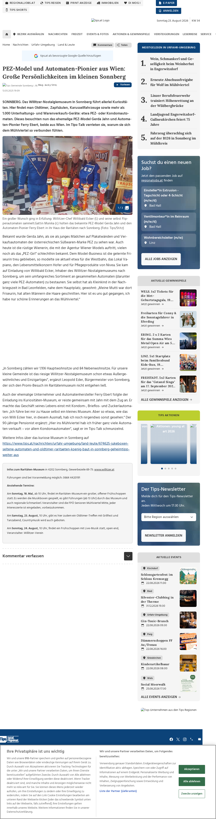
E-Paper (169, 3)
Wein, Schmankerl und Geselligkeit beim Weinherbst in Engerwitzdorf (172, 64)
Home (6, 44)
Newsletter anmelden (163, 535)
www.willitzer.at (104, 469)
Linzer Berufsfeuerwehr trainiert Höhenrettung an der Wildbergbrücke (172, 100)
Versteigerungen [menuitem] (166, 34)
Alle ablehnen (191, 781)
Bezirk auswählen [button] (30, 34)
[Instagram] (184, 739)
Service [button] (206, 34)
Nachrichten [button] (58, 34)
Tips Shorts (18, 10)
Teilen (124, 45)
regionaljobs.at (22, 3)
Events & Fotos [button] (98, 34)
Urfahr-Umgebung (43, 44)
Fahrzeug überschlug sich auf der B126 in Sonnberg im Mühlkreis (173, 138)
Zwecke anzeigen (191, 794)
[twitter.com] (178, 739)
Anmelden (171, 10)
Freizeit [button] (77, 34)
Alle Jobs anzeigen (161, 259)
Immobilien (110, 3)
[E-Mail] (200, 739)
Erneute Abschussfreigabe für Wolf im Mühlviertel (171, 82)
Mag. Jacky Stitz (47, 85)
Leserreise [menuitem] (190, 34)
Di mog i (134, 3)
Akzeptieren (191, 769)
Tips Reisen (53, 3)
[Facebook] (171, 739)
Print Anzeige (81, 3)
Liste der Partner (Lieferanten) (118, 791)
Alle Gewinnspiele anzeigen (165, 400)
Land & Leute (66, 44)
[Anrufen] (192, 739)
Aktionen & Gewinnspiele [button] (131, 34)
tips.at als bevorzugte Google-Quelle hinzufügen (70, 55)
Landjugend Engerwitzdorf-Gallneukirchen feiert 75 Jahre (173, 119)
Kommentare (105, 45)
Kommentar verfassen (23, 556)
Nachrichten (20, 44)
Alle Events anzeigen (159, 697)
